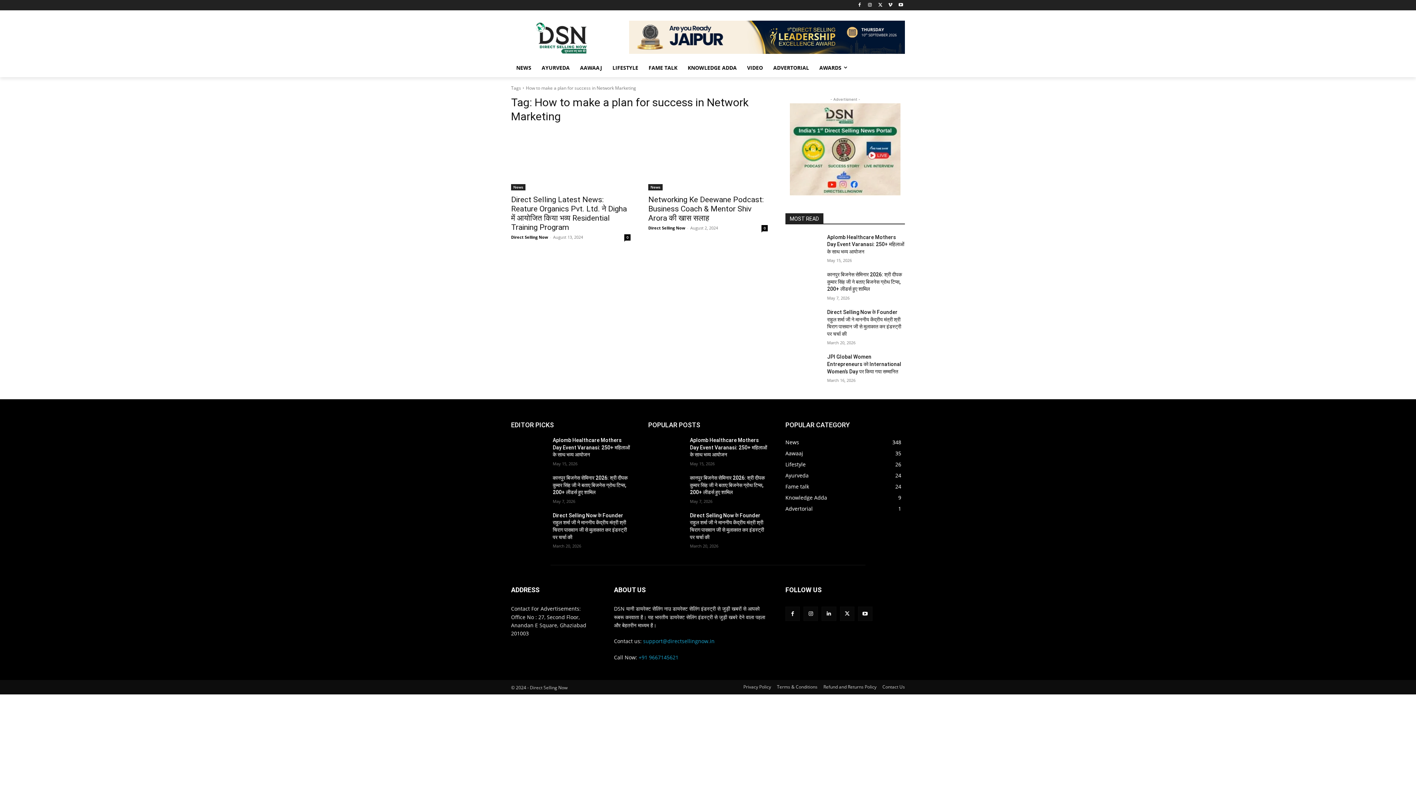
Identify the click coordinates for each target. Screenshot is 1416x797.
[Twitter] (880, 5)
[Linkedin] (829, 614)
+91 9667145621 (658, 657)
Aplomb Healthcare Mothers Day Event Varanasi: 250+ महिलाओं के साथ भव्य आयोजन (865, 244)
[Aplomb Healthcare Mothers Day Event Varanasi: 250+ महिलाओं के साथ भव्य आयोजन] (803, 246)
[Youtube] (900, 5)
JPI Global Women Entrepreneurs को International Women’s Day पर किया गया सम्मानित (864, 364)
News (518, 187)
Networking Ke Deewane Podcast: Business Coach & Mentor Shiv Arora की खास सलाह (706, 208)
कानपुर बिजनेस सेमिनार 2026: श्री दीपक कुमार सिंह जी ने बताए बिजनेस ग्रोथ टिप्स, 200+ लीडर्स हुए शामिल (864, 282)
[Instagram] (870, 5)
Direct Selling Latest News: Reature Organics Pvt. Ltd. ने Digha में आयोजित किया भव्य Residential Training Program (569, 213)
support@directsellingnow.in (679, 641)
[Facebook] (860, 5)
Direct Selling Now (529, 237)
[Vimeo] (890, 5)
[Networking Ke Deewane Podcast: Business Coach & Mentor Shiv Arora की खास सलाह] (708, 160)
